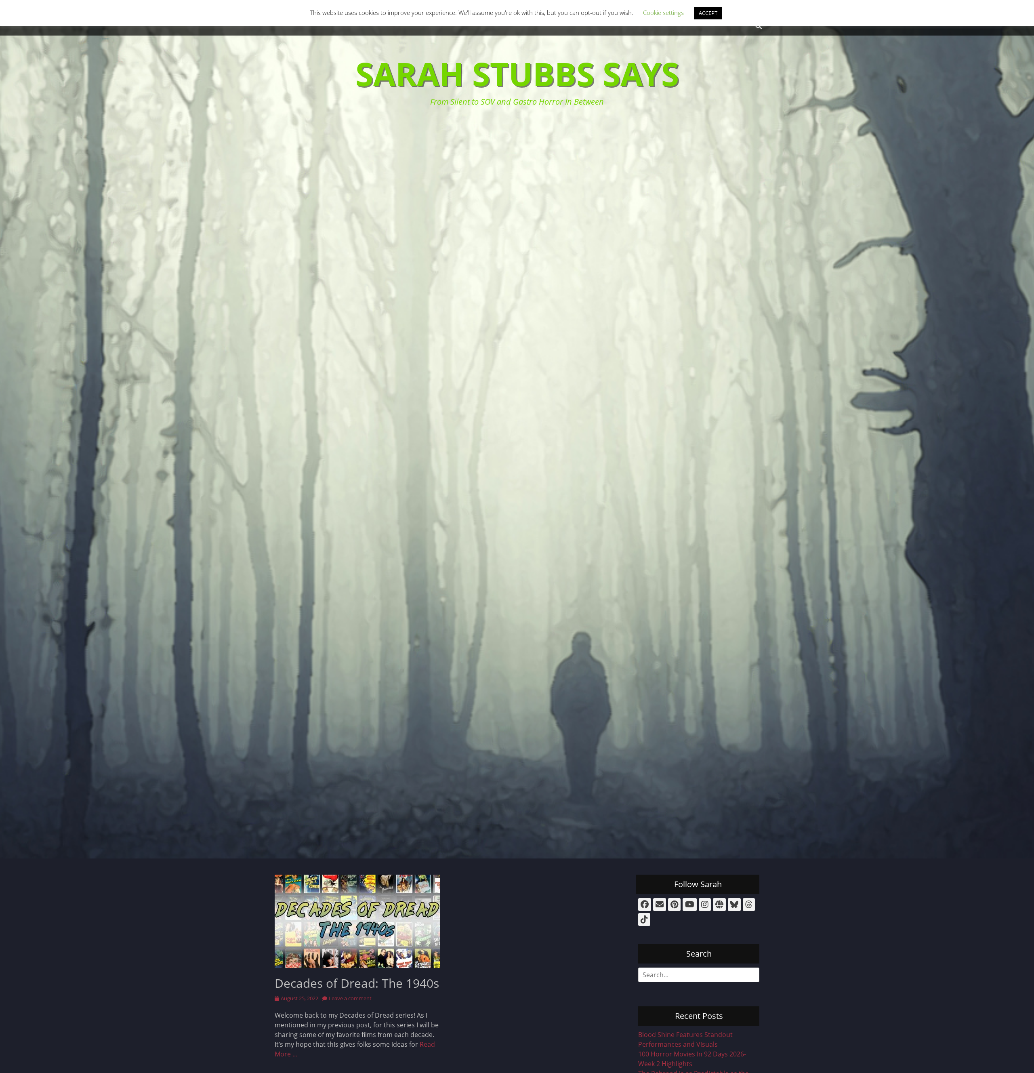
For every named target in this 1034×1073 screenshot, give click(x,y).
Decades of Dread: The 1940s (357, 983)
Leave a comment (350, 998)
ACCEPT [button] (708, 13)
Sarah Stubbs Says (517, 73)
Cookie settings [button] (663, 12)
